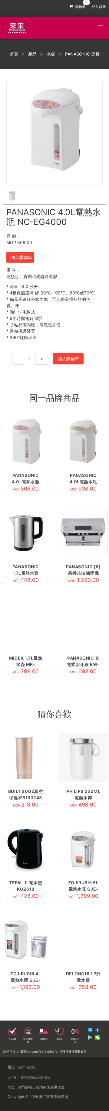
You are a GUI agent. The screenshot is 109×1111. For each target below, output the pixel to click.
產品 (32, 54)
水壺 (51, 54)
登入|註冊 (99, 7)
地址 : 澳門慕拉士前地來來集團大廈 (36, 1087)
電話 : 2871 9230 (22, 1067)
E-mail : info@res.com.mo (29, 1077)
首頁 (14, 54)
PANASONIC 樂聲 (82, 54)
